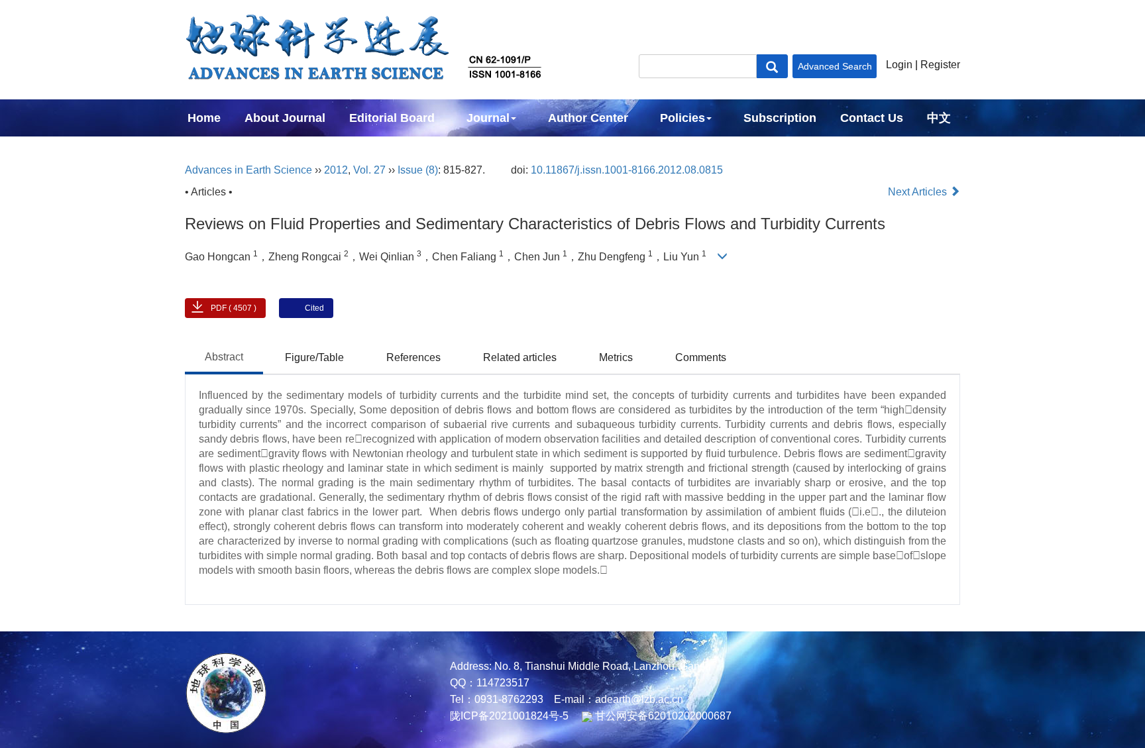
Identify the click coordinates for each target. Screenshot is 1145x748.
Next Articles (919, 191)
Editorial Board (392, 118)
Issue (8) (418, 170)
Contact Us (871, 118)
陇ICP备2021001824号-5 (509, 715)
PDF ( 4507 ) (233, 308)
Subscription (779, 118)
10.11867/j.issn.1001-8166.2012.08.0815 (627, 170)
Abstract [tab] (224, 356)
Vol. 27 (369, 170)
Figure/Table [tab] (314, 357)
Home (204, 118)
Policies (682, 118)
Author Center (588, 118)
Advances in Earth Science (248, 170)
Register (940, 64)
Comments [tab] (700, 357)
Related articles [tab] (520, 357)
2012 (336, 170)
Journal (488, 118)
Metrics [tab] (616, 357)
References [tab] (413, 357)
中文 (939, 118)
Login (899, 64)
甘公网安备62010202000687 (662, 715)
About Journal (285, 118)
